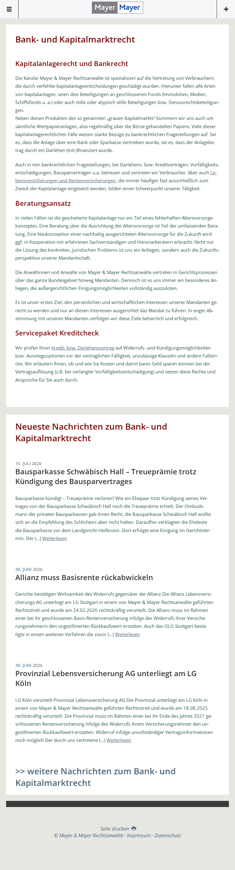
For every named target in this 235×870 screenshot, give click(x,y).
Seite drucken (115, 828)
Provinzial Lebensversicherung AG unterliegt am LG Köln (105, 678)
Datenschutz (168, 835)
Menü (9, 9)
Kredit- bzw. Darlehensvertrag (82, 348)
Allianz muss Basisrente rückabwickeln (84, 577)
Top (117, 854)
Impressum (139, 835)
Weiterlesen (54, 538)
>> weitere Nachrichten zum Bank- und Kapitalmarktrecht (95, 776)
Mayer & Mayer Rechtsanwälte (117, 8)
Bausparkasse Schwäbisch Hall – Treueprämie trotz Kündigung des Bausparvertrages (105, 476)
